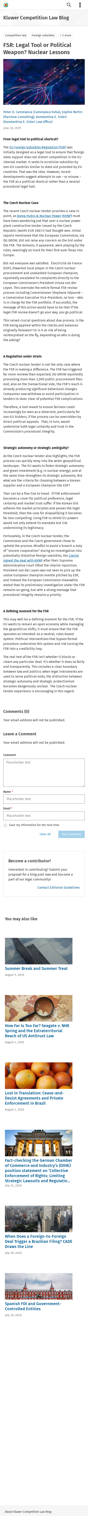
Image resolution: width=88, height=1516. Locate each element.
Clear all (45, 834)
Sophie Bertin (72, 112)
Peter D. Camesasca (17, 112)
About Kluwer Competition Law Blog (28, 1512)
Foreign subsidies (43, 35)
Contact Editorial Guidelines (58, 887)
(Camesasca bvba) (46, 112)
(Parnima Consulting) (18, 117)
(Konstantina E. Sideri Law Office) (27, 122)
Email (7, 808)
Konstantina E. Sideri (51, 117)
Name (8, 792)
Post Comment (71, 834)
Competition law (15, 35)
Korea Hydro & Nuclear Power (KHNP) (44, 216)
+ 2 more (65, 35)
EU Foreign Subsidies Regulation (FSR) (37, 147)
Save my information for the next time (34, 825)
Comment (9, 755)
